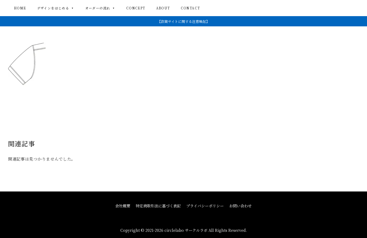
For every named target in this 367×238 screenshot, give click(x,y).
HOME (20, 8)
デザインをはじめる (53, 8)
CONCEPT (135, 8)
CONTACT (190, 8)
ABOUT (163, 8)
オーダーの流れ (97, 8)
